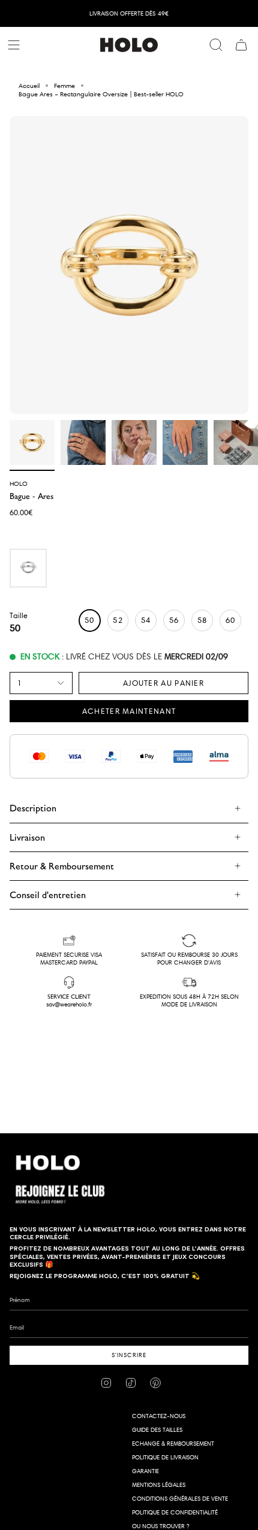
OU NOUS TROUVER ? (160, 1526)
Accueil (29, 85)
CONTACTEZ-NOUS (158, 1416)
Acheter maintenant (129, 711)
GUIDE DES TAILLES (157, 1430)
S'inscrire (129, 1355)
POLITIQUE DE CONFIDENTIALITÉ (175, 1512)
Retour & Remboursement (62, 866)
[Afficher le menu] (16, 45)
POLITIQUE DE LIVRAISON (165, 1457)
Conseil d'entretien (48, 895)
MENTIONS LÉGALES (158, 1485)
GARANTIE (145, 1471)
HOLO (19, 483)
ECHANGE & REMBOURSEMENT (173, 1443)
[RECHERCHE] (216, 45)
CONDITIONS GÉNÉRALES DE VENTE (180, 1498)
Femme (64, 85)
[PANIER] (241, 45)
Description (33, 808)
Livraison (27, 837)
